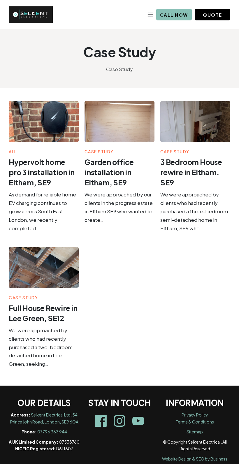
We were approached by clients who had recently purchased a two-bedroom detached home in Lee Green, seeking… (41, 347)
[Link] (100, 420)
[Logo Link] (31, 14)
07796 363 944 (52, 431)
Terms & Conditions (195, 421)
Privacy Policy (195, 414)
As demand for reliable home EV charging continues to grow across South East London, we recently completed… (42, 211)
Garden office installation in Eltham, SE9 (109, 172)
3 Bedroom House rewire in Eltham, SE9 (191, 172)
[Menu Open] (104, 14)
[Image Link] (44, 121)
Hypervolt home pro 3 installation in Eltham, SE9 (42, 172)
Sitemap (195, 431)
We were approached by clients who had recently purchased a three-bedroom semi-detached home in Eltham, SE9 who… (194, 211)
